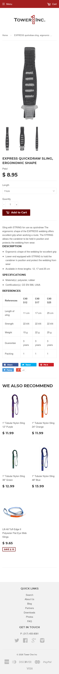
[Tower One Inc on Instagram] (42, 641)
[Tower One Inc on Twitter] (16, 641)
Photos (29, 616)
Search (29, 594)
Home (5, 35)
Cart (54, 4)
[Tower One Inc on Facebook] (25, 641)
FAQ (29, 621)
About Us (29, 599)
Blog (29, 603)
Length (5, 185)
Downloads (29, 612)
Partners (29, 608)
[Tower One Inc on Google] (33, 641)
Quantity (6, 199)
